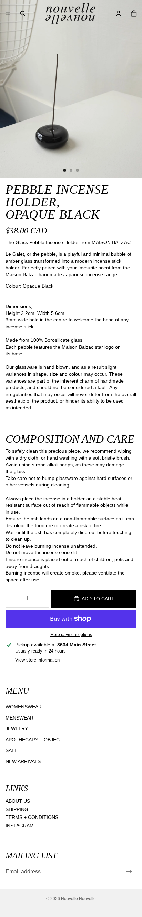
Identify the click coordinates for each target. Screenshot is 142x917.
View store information (37, 660)
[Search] (22, 13)
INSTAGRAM (20, 825)
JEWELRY (17, 728)
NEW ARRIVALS (23, 761)
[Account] (118, 13)
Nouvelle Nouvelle (78, 898)
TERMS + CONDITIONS (32, 817)
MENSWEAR (19, 717)
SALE (12, 750)
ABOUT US (18, 801)
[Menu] (8, 13)
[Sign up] (129, 872)
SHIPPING (17, 809)
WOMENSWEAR (24, 707)
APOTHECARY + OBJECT (34, 739)
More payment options (71, 634)
